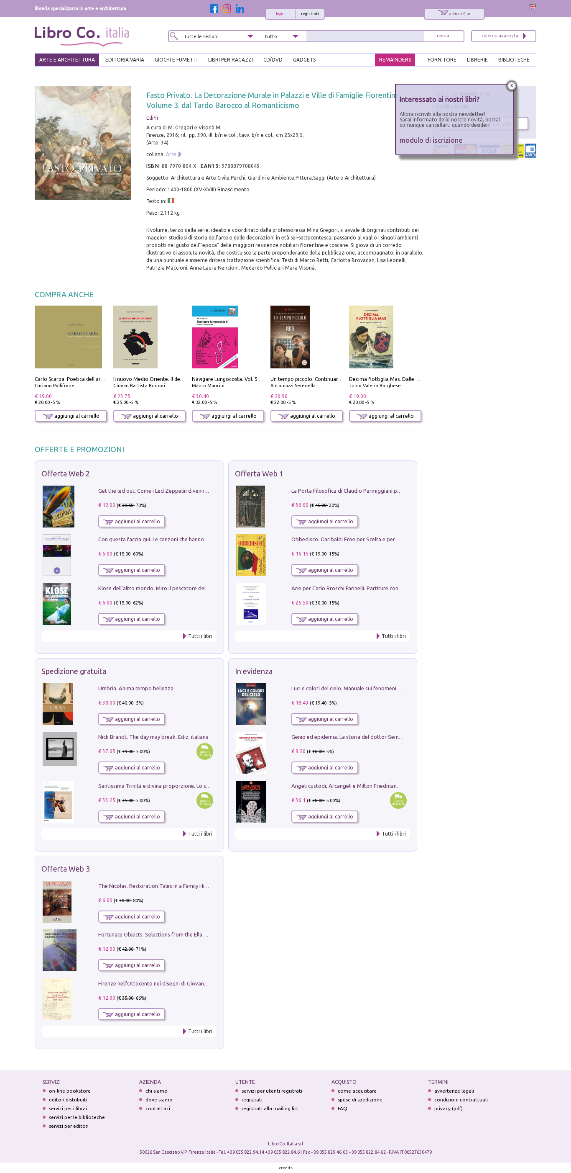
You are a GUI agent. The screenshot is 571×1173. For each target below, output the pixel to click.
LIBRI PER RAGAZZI (230, 59)
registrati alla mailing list (270, 1108)
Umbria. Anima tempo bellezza (135, 688)
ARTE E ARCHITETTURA (67, 59)
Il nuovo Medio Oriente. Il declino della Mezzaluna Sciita (179, 379)
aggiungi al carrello (76, 416)
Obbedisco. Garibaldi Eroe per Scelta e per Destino (353, 539)
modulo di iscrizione (431, 140)
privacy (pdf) (448, 1108)
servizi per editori (69, 1126)
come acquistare (357, 1090)
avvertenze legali (454, 1090)
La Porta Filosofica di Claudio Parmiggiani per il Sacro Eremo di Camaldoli (380, 491)
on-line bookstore (70, 1090)
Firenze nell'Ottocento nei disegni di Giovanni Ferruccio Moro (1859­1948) (186, 983)
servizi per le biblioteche (77, 1117)
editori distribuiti (68, 1099)
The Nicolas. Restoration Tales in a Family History (157, 886)
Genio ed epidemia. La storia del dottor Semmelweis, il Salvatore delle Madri (384, 737)
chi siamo (156, 1090)
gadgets (304, 59)
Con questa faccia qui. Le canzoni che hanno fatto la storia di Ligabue (181, 539)
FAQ (342, 1108)
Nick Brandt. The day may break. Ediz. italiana (153, 737)
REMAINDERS (395, 59)
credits (286, 1167)
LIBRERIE (477, 59)
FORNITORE (442, 59)
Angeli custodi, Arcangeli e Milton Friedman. (344, 786)
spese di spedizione (360, 1099)
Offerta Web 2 (65, 473)
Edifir (152, 118)
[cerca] (443, 36)
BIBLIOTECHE (514, 59)
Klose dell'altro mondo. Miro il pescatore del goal (158, 588)
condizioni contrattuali (461, 1099)
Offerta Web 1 (259, 473)
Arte (171, 154)
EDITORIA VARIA (124, 59)
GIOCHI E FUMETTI (176, 59)
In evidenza (254, 671)
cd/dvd (273, 59)
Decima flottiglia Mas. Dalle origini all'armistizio (405, 379)
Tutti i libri (200, 636)
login (280, 14)
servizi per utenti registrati (272, 1090)
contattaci (157, 1108)
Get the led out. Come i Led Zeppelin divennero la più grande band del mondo (192, 491)
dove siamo (159, 1099)
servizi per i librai (68, 1108)
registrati (310, 14)
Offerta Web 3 (65, 868)
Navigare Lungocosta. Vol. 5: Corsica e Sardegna (248, 379)
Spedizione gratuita (73, 671)
